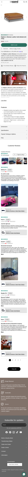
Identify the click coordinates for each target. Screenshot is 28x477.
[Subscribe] (25, 425)
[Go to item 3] (19, 160)
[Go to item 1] (5, 160)
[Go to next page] (21, 360)
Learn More (4, 100)
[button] (1, 2)
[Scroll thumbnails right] (25, 161)
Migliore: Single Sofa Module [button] (13, 233)
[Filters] (14, 154)
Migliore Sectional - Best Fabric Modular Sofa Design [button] (15, 211)
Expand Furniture (15, 469)
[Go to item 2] (12, 160)
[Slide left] (1, 17)
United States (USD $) (13, 464)
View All (14, 369)
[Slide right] (26, 17)
